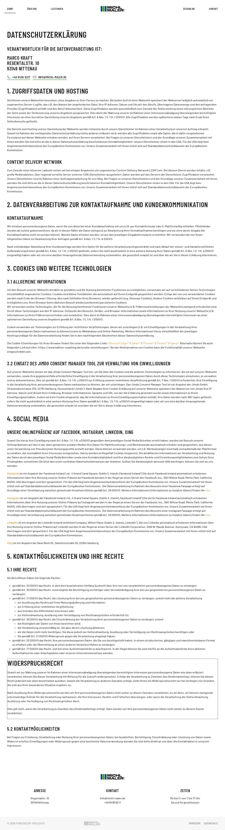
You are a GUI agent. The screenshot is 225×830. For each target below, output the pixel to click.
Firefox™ (162, 343)
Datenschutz (211, 823)
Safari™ (136, 343)
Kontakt (213, 8)
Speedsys (38, 823)
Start (10, 8)
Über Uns (32, 8)
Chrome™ (149, 343)
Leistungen (57, 8)
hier (207, 490)
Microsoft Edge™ (118, 343)
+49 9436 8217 (21, 77)
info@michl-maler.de (112, 798)
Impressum (194, 823)
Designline (189, 8)
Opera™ (174, 343)
